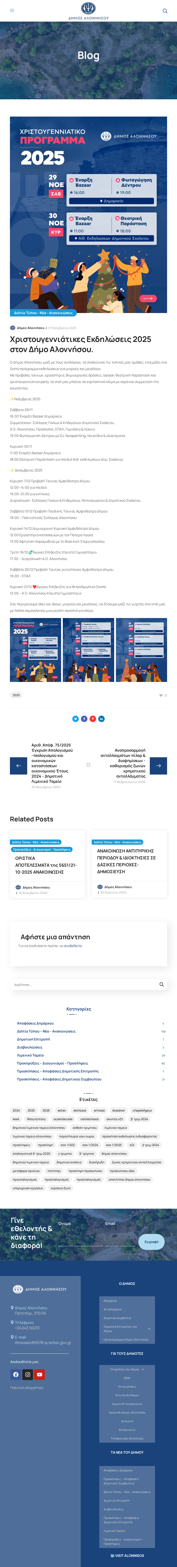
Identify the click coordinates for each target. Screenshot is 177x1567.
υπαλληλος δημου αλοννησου (129, 1179)
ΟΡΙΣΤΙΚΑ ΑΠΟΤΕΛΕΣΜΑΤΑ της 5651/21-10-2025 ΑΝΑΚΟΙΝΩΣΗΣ (46, 865)
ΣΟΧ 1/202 (68, 1145)
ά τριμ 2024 (150, 1145)
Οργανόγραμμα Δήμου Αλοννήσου (126, 1339)
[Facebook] (15, 1374)
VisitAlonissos (89, 1119)
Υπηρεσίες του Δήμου (124, 1369)
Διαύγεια (127, 1421)
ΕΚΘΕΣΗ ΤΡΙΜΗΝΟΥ (85, 1128)
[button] (165, 11)
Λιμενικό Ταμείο (30, 1055)
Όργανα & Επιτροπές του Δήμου (120, 1329)
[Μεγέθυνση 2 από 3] (108, 623)
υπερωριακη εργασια (28, 1188)
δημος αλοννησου (114, 1153)
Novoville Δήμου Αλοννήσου (127, 1412)
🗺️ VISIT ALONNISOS (127, 1555)
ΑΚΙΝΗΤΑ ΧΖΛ (114, 1119)
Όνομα (64, 1223)
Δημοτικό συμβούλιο (117, 1318)
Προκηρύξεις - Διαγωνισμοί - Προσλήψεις (41, 849)
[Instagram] (27, 1374)
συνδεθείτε (73, 945)
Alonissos (79, 1110)
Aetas (62, 1110)
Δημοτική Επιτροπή (33, 1039)
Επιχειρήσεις (127, 1386)
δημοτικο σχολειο (69, 1162)
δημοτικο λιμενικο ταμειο (31, 1162)
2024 (16, 1110)
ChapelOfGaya (142, 1110)
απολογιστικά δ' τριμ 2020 (31, 1153)
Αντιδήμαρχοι (113, 1309)
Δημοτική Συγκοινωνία (127, 1404)
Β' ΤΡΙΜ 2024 (139, 1119)
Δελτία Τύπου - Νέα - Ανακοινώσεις (43, 312)
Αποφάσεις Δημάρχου (35, 1023)
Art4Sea (99, 1110)
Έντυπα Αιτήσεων (127, 1395)
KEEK (16, 1119)
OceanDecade (63, 1119)
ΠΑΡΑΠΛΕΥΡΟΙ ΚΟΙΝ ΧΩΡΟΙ (76, 1136)
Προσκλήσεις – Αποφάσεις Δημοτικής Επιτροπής (58, 1071)
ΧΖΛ (132, 1145)
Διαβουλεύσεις (29, 1047)
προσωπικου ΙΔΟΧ (122, 1171)
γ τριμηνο (65, 1153)
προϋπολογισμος (57, 1179)
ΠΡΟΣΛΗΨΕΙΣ (21, 1145)
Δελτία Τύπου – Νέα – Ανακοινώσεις (46, 1031)
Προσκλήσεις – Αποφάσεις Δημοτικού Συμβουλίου (59, 1079)
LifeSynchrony (36, 1119)
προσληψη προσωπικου (85, 1171)
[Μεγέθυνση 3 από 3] (161, 623)
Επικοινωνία (127, 1430)
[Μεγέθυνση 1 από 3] (55, 623)
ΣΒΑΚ (127, 1378)
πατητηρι (54, 1171)
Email (110, 1223)
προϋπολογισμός (89, 1179)
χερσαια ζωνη (61, 1188)
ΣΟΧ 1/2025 (114, 1145)
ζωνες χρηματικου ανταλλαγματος (136, 1162)
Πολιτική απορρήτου (26, 1387)
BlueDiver (118, 1110)
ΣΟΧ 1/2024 (90, 1145)
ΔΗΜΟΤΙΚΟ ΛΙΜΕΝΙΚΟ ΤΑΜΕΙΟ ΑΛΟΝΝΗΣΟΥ (39, 1128)
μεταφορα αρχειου (26, 1171)
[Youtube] (39, 1374)
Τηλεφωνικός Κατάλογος (127, 1438)
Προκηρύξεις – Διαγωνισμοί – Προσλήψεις (52, 1063)
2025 (16, 695)
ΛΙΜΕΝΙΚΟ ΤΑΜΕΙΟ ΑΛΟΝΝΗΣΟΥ (32, 1136)
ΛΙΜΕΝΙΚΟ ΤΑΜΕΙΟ (115, 1128)
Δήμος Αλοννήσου (30, 328)
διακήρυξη (96, 1162)
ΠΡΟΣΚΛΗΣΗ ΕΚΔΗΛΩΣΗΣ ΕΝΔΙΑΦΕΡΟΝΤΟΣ (129, 1136)
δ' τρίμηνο (86, 1153)
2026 (46, 1110)
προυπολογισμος (25, 1179)
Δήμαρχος (110, 1301)
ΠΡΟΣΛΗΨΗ (45, 1145)
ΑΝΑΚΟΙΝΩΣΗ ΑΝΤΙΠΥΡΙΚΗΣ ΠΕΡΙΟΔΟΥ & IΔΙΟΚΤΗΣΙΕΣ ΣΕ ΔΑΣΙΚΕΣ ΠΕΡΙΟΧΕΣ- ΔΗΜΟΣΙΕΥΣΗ (126, 861)
